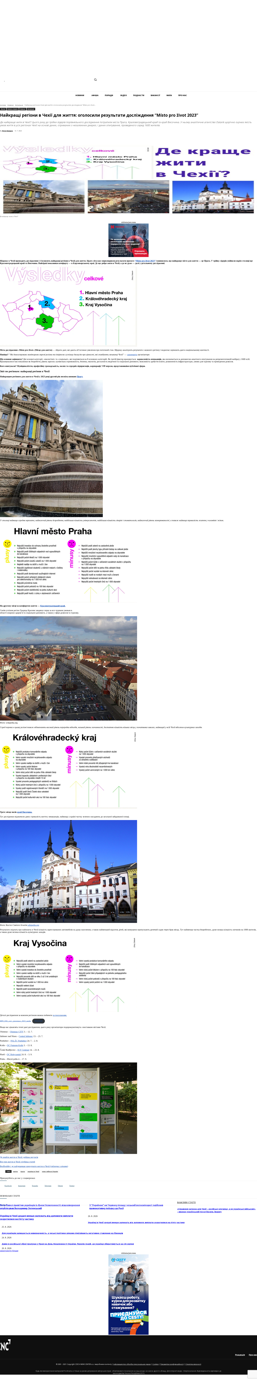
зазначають (132, 354)
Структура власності (193, 1364)
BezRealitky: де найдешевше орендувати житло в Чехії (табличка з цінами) (34, 1166)
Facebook (8, 1186)
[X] (89, 79)
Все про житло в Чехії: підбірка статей (17, 1162)
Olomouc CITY (16, 1032)
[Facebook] (69, 79)
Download (38, 1021)
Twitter (71, 1186)
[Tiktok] (55, 1186)
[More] (57, 138)
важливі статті (186, 1202)
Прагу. (80, 376)
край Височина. (24, 812)
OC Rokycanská (14, 1054)
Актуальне (19, 105)
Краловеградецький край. (52, 606)
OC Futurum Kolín (15, 1045)
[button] (95, 79)
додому (3, 105)
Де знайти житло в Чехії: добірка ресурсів (19, 1157)
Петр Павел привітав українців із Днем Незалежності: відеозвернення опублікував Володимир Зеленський (40, 1207)
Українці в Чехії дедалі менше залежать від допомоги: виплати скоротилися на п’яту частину (136, 1222)
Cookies (155, 1364)
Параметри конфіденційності (172, 1364)
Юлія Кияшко (7, 131)
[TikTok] (84, 79)
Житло (3, 109)
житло (15, 1171)
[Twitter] (66, 1186)
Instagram (21, 1186)
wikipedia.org (33, 925)
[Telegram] (79, 79)
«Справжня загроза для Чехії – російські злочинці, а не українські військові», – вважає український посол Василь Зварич (216, 1210)
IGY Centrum (23, 1050)
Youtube (35, 1186)
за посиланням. (60, 1015)
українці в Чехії (33, 1171)
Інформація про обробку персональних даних (132, 1364)
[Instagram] (74, 79)
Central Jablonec (26, 1036)
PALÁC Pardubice (19, 1041)
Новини (10, 105)
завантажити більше (9, 1251)
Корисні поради (12, 109)
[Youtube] (29, 1186)
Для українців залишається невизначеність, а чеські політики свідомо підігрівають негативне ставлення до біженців (62, 1233)
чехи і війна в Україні (50, 1171)
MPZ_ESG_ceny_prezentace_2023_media (15, 1021)
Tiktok (60, 1186)
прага (22, 1171)
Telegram (48, 1186)
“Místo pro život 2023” (145, 261)
